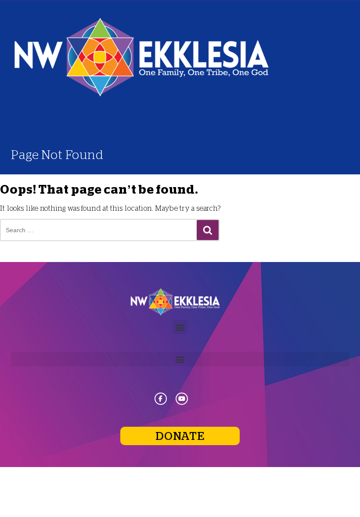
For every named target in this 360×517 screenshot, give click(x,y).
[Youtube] (182, 399)
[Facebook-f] (161, 399)
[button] (180, 327)
